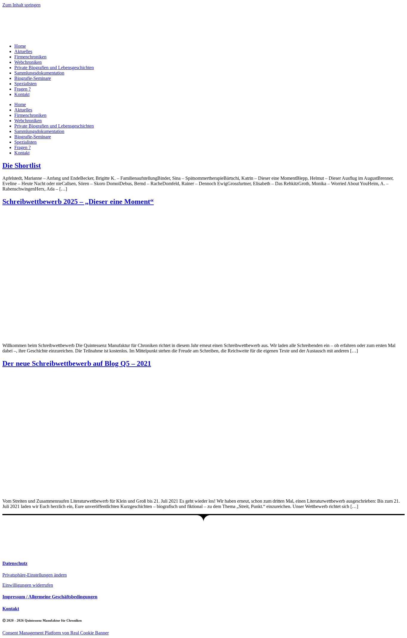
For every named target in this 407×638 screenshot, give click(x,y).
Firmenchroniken (30, 56)
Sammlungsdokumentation (39, 72)
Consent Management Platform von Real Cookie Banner (55, 632)
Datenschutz (14, 563)
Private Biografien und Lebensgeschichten (54, 67)
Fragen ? (22, 89)
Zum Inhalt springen (21, 4)
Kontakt (21, 94)
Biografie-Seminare (32, 78)
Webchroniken (28, 62)
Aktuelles (23, 51)
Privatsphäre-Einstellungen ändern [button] (34, 574)
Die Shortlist (21, 165)
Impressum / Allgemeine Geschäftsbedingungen (49, 596)
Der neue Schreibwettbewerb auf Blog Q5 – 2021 (76, 363)
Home (20, 46)
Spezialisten (25, 83)
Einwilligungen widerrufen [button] (27, 585)
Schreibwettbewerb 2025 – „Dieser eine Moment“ (78, 201)
